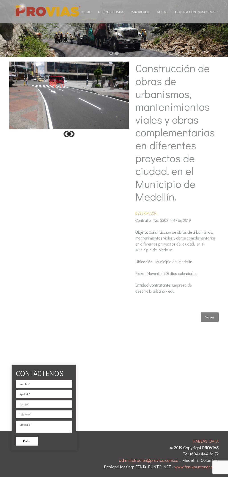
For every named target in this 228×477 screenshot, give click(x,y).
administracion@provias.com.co (148, 460)
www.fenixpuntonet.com (196, 466)
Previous (66, 134)
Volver (209, 317)
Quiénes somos (111, 11)
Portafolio (140, 11)
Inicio (86, 11)
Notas (162, 11)
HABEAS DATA (206, 441)
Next (71, 134)
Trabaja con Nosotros (194, 11)
